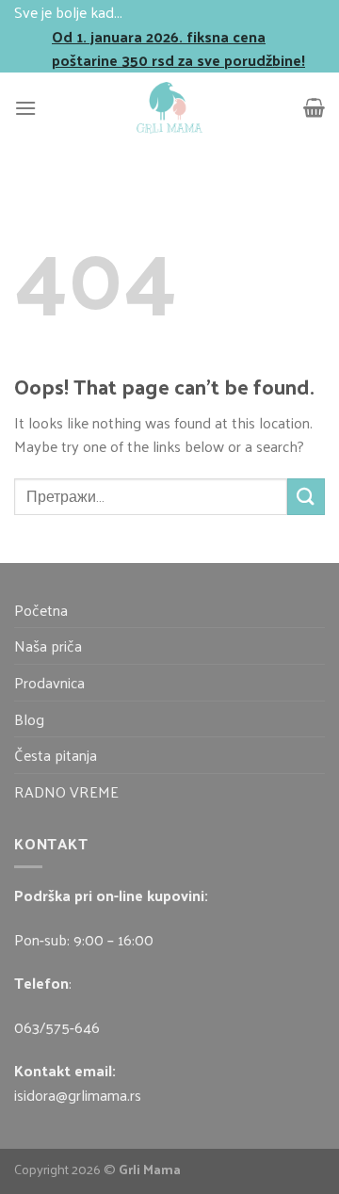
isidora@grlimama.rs (77, 1094)
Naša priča (48, 645)
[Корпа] (314, 107)
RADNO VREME (66, 791)
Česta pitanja (55, 754)
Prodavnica (49, 682)
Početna (41, 609)
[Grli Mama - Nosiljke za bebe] (169, 108)
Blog (29, 719)
